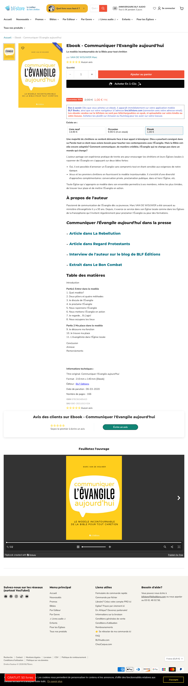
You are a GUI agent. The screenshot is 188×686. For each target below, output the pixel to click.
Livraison (47, 657)
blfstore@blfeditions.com (153, 596)
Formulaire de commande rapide (111, 593)
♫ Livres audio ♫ (107, 19)
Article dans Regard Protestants (99, 244)
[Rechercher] (103, 8)
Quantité (70, 68)
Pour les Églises (146, 19)
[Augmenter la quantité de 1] (92, 74)
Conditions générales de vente (110, 618)
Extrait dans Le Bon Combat (95, 265)
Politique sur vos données (37, 660)
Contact (19, 657)
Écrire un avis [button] (120, 427)
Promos (39, 19)
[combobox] (94, 8)
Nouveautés (23, 19)
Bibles (53, 19)
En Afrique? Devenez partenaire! (111, 610)
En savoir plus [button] (54, 681)
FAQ (97, 635)
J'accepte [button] (173, 680)
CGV (56, 657)
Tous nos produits (14, 28)
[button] (73, 62)
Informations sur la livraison (108, 614)
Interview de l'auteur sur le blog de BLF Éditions (114, 254)
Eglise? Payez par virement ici (110, 605)
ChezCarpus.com (103, 644)
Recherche (8, 657)
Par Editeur (69, 19)
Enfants (126, 19)
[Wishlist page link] (154, 8)
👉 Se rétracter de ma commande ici (113, 631)
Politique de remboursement (74, 657)
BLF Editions (82, 384)
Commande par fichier (106, 597)
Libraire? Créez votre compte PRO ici (113, 601)
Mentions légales (33, 657)
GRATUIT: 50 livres (20, 677)
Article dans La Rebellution (95, 233)
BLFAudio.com (102, 640)
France (173, 658)
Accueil (8, 19)
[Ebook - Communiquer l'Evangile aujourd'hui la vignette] (9, 51)
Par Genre (87, 19)
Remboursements (104, 627)
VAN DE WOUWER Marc (83, 57)
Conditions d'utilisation (106, 622)
